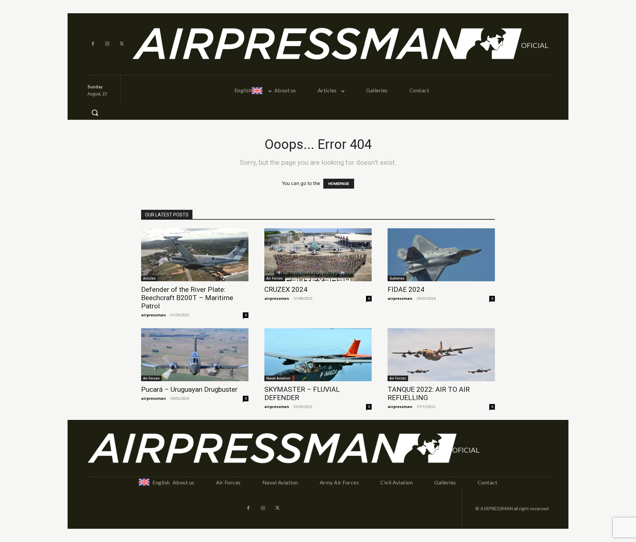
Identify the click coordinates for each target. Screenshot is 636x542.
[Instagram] (107, 44)
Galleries (397, 278)
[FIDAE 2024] (441, 254)
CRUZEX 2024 (285, 290)
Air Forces (274, 278)
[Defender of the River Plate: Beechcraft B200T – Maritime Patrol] (194, 254)
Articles (149, 278)
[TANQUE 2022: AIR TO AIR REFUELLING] (441, 354)
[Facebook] (93, 44)
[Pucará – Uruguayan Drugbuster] (194, 354)
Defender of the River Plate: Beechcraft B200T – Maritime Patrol (187, 298)
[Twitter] (122, 44)
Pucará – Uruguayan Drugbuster (189, 389)
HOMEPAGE (338, 183)
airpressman (153, 314)
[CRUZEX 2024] (318, 254)
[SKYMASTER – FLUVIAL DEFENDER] (318, 354)
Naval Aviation (278, 378)
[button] (94, 112)
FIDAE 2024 (406, 290)
